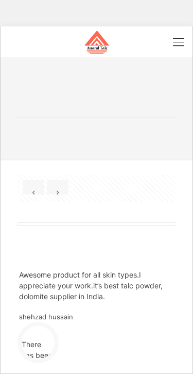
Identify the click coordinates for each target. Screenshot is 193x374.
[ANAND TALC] (96, 42)
